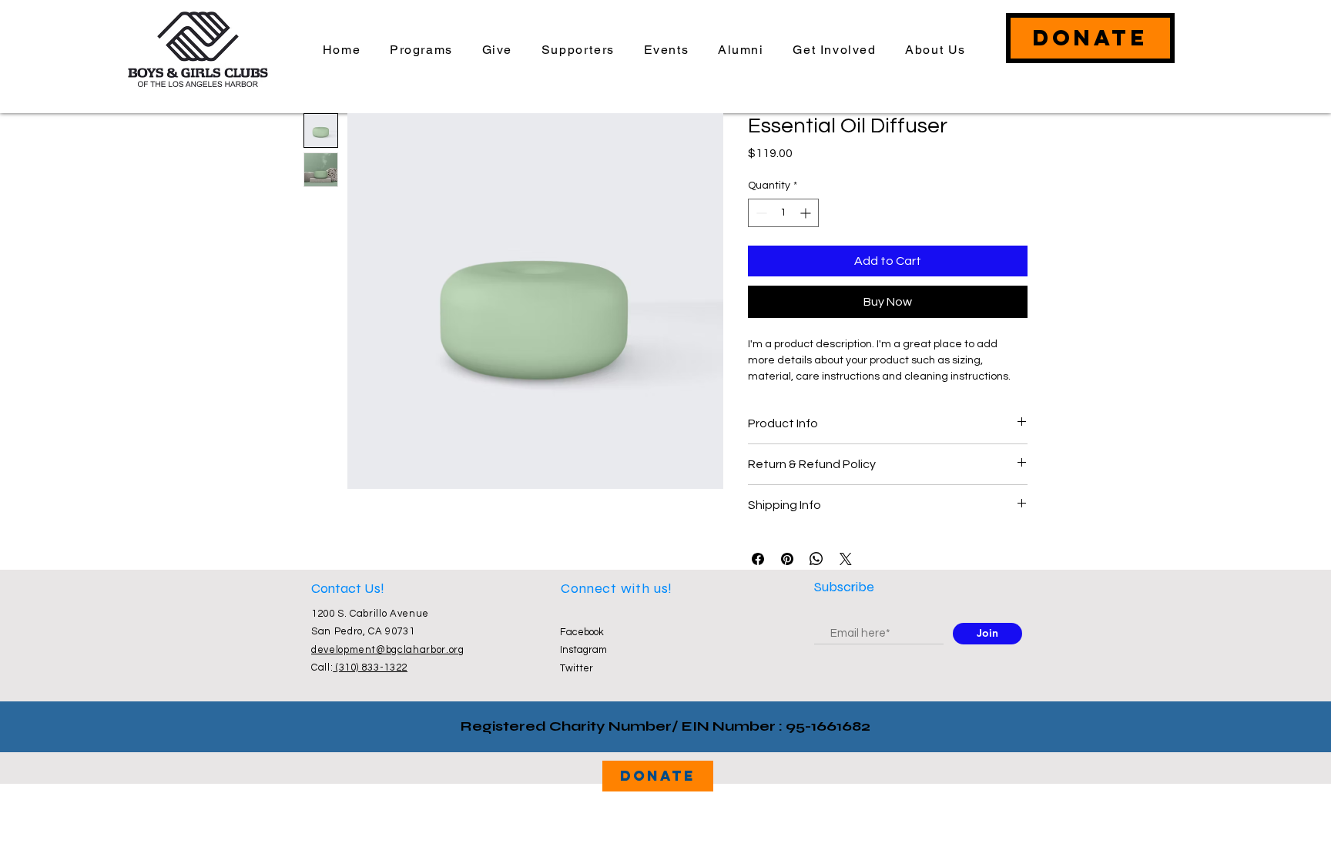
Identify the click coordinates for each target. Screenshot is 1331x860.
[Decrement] (759, 212)
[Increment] (806, 212)
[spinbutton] (783, 212)
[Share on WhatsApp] (816, 559)
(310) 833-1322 (370, 667)
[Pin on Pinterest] (787, 559)
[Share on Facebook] (758, 559)
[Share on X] (845, 559)
